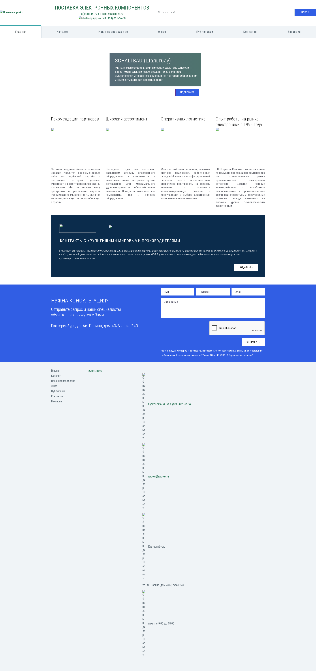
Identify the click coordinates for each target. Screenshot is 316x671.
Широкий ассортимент (127, 119)
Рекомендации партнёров (75, 119)
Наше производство (113, 32)
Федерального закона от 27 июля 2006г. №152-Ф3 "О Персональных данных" (214, 355)
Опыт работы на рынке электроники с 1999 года (239, 120)
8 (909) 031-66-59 (115, 18)
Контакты (250, 32)
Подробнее (187, 92)
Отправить (253, 342)
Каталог (62, 32)
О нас (162, 32)
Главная (21, 32)
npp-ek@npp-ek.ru (158, 476)
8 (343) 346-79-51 (158, 404)
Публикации (204, 32)
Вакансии (294, 32)
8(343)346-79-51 (91, 14)
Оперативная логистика (183, 119)
